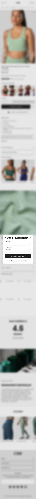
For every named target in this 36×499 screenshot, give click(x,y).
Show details (27, 269)
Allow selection (18, 280)
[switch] (31, 252)
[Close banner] (33, 217)
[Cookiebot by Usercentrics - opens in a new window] (22, 218)
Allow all (18, 275)
